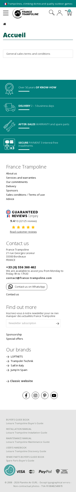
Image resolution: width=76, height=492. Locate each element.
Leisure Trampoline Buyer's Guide (24, 423)
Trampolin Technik (21, 361)
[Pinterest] (44, 395)
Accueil (14, 35)
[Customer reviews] (23, 213)
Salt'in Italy (17, 365)
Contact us (12, 294)
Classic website (21, 381)
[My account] (59, 13)
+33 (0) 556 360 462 (21, 267)
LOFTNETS (16, 356)
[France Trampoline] (28, 13)
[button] (9, 470)
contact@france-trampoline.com (29, 278)
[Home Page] (5, 23)
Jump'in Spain (18, 370)
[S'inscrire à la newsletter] (57, 324)
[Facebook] (26, 395)
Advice (10, 199)
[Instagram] (35, 395)
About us (11, 173)
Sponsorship (14, 334)
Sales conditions (16, 194)
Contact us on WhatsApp (30, 286)
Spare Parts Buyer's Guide (20, 460)
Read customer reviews (23, 232)
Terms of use (37, 194)
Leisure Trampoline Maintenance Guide (28, 441)
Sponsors (12, 190)
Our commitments (17, 182)
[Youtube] (54, 395)
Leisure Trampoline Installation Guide (26, 432)
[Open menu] (6, 11)
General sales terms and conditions (28, 53)
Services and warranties (21, 177)
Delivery (11, 186)
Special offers (14, 338)
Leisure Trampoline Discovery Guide (26, 451)
